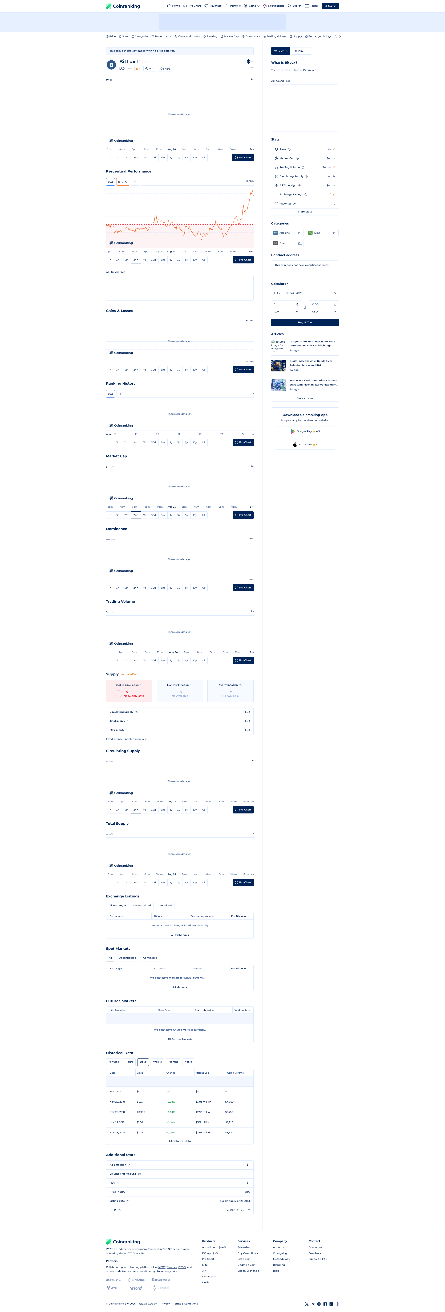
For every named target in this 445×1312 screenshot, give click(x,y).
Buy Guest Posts (248, 1253)
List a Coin (244, 1259)
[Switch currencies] (305, 308)
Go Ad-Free (118, 272)
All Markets (180, 987)
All (203, 157)
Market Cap (231, 36)
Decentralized (142, 905)
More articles (305, 398)
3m (163, 157)
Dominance (252, 36)
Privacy (165, 1303)
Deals (205, 1282)
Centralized (165, 905)
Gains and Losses (189, 36)
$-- (328, 158)
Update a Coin (247, 1264)
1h (110, 157)
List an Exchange (248, 1270)
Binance (172, 1267)
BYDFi (182, 1267)
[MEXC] (113, 1280)
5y (186, 157)
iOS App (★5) (210, 1253)
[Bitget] (161, 1279)
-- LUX (331, 176)
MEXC (161, 1267)
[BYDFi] (113, 1288)
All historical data (180, 1141)
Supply (297, 36)
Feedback (315, 1253)
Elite (205, 1264)
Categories (141, 36)
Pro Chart (208, 1259)
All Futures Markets (180, 1039)
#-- (130, 68)
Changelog (280, 1253)
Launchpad (209, 1276)
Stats (125, 36)
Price (112, 36)
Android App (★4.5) (214, 1247)
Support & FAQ (318, 1259)
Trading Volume (276, 36)
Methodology (281, 1259)
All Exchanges (117, 905)
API (204, 1270)
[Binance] (136, 1280)
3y (178, 157)
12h (126, 157)
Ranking (212, 36)
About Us (138, 1253)
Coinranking (126, 6)
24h (136, 157)
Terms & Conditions (185, 1303)
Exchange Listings (319, 36)
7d (144, 157)
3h (117, 157)
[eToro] (136, 1288)
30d (153, 157)
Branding (279, 1264)
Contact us (315, 1247)
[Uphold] (161, 1288)
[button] (287, 233)
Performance (163, 36)
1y (171, 157)
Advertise (244, 1247)
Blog (276, 1270)
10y (195, 157)
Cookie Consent (148, 1303)
